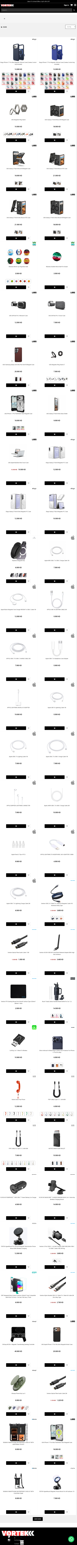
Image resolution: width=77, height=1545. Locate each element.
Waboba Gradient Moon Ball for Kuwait (57, 266)
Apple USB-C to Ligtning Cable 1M (18, 756)
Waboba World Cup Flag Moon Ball (18, 266)
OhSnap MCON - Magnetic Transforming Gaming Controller (18, 1344)
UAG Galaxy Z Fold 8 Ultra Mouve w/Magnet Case (56, 217)
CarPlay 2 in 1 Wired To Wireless (18, 1050)
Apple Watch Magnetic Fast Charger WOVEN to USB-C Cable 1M (18, 609)
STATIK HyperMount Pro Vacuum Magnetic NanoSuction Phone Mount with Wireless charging (18, 1247)
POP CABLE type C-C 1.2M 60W (57, 1099)
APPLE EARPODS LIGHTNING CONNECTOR (18, 805)
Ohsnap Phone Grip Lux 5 (18, 1393)
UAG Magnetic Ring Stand (18, 120)
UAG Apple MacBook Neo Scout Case (18, 462)
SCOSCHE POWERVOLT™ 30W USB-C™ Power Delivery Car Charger (18, 1197)
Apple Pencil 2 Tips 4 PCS (18, 854)
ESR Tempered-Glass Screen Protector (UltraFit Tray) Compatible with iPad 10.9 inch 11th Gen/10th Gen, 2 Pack (18, 1296)
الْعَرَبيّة (23, 1541)
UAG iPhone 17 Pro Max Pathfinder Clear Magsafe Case (57, 1442)
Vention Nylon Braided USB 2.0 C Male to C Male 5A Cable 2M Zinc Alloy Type (57, 1296)
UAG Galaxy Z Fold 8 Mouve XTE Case (57, 168)
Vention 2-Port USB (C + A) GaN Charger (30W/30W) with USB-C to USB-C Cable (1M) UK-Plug (56, 1247)
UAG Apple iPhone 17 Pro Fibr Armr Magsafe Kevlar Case (56, 1344)
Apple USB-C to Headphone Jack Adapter (57, 658)
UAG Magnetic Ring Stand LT (57, 364)
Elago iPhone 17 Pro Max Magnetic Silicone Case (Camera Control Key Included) (18, 63)
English (23, 1543)
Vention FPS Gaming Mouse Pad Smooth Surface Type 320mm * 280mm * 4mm (18, 1002)
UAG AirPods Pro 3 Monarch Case (18, 315)
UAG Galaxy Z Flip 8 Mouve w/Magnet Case (18, 168)
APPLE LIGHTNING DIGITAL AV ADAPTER (18, 707)
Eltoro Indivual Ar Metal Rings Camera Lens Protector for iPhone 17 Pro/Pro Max (56, 1051)
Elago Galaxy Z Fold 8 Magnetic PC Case (57, 462)
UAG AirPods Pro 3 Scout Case (57, 315)
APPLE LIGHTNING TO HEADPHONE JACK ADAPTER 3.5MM (56, 854)
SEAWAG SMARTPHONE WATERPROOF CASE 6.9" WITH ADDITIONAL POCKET (18, 1443)
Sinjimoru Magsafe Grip (18, 560)
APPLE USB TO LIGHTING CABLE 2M (57, 609)
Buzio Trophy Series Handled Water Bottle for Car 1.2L (57, 1001)
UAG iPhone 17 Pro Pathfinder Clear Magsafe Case (18, 413)
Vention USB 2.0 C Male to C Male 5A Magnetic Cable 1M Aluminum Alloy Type (57, 904)
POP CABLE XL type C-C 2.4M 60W (18, 1148)
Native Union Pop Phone (18, 1099)
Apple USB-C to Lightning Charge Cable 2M (18, 903)
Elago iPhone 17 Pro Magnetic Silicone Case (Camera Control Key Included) (57, 63)
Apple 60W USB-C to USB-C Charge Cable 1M (57, 560)
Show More (37, 1519)
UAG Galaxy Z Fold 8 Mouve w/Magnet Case (57, 120)
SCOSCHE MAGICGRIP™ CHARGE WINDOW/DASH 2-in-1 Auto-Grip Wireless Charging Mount (57, 1198)
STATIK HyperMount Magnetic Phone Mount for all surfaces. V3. (57, 1491)
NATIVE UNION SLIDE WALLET (57, 1148)
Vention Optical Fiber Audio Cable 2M (57, 1393)
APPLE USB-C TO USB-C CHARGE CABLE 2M (18, 658)
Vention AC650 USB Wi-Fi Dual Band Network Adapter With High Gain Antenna (56, 953)
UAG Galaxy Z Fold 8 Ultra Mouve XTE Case (18, 217)
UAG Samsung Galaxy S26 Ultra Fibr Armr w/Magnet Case (18, 364)
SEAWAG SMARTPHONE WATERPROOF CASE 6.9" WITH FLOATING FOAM (18, 1492)
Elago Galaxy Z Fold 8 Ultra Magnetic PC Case (18, 511)
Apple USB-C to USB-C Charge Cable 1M (57, 756)
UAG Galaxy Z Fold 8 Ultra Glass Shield (56, 413)
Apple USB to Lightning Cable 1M (57, 707)
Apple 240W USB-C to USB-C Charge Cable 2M (57, 805)
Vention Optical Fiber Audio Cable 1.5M (18, 952)
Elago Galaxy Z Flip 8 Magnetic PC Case (57, 511)
